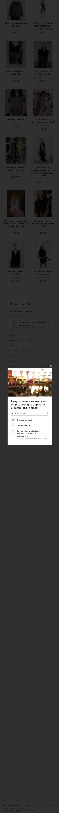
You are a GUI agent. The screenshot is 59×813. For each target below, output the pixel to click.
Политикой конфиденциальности (32, 438)
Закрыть (45, 366)
